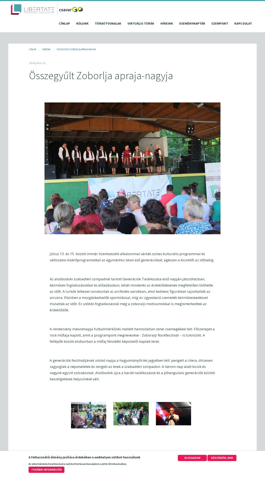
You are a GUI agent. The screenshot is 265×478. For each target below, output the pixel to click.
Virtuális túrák (141, 23)
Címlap (64, 23)
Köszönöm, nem (222, 458)
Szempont (219, 23)
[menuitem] (64, 24)
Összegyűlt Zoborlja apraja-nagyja (76, 49)
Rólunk (82, 23)
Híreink (166, 23)
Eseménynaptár (192, 23)
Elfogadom (192, 458)
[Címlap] (32, 9)
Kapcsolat (243, 23)
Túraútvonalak (108, 23)
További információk (46, 469)
